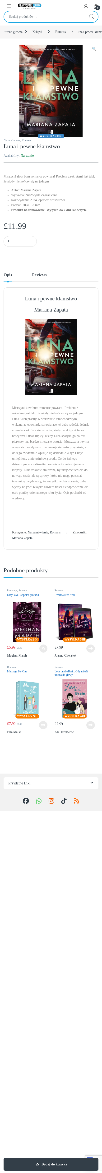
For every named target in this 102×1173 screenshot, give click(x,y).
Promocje (12, 590)
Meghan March (17, 655)
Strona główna (13, 32)
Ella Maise (14, 732)
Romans (60, 32)
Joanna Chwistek (65, 655)
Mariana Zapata (22, 538)
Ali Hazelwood (64, 732)
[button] (94, 49)
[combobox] (44, 16)
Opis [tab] (8, 275)
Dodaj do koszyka (54, 1164)
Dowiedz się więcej (89, 649)
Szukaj (91, 16)
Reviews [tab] (39, 275)
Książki (37, 32)
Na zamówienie (12, 140)
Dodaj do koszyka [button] (42, 649)
